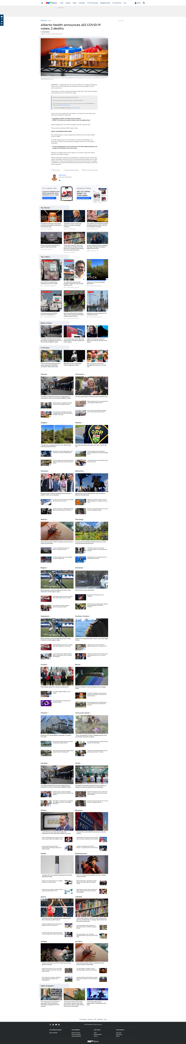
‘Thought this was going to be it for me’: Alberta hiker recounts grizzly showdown (56, 445)
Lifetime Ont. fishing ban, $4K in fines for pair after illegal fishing (91, 639)
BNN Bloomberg (98, 1034)
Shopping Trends (105, 3)
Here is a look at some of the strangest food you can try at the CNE (96, 365)
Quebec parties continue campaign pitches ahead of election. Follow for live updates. (56, 494)
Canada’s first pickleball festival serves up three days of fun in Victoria (97, 751)
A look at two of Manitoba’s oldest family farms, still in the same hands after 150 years (90, 542)
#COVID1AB (62, 105)
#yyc (69, 105)
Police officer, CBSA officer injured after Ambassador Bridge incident (63, 742)
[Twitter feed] (50, 1024)
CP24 (95, 1032)
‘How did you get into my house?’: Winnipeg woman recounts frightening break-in (97, 549)
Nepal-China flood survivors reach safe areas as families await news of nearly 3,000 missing (97, 793)
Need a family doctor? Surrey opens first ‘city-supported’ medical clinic (97, 402)
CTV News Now (116, 3)
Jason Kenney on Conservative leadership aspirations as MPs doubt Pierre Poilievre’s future (56, 832)
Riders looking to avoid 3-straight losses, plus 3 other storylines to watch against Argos (56, 590)
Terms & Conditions (76, 1034)
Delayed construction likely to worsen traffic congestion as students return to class (97, 501)
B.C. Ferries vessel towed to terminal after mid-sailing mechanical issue (96, 411)
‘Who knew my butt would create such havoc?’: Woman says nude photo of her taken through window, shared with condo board (74, 1004)
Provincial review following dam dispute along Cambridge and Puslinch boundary (97, 605)
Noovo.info (118, 1032)
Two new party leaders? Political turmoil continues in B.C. (91, 396)
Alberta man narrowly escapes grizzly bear (96, 282)
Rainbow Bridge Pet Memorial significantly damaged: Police (90, 687)
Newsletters (100, 1019)
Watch (74, 3)
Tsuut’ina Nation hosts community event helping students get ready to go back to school (63, 462)
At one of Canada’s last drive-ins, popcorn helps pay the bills (50, 246)
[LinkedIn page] (59, 1024)
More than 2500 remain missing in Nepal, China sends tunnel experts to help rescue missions (74, 315)
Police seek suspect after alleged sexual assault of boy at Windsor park (63, 751)
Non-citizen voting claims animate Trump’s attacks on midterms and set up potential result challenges (90, 786)
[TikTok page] (53, 1024)
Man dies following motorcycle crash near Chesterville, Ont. (91, 445)
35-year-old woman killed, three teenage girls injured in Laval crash (63, 500)
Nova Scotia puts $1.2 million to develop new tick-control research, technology (57, 542)
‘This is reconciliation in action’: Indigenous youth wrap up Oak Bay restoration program (91, 736)
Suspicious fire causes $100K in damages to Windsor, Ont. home (56, 736)
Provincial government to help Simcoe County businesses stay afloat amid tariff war (97, 704)
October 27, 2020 (75, 107)
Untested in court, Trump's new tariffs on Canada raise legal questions (73, 225)
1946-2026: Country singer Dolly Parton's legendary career (72, 364)
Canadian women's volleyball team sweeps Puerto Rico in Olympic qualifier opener (56, 919)
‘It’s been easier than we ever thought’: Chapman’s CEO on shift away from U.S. (73, 283)
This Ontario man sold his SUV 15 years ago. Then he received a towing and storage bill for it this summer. (50, 1004)
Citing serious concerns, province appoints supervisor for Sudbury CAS (97, 645)
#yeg (66, 105)
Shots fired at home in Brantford (84, 590)
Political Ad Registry (76, 1036)
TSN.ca (95, 1036)
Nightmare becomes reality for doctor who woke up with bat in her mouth (97, 340)
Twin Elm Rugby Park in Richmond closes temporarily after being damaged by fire (97, 453)
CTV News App (83, 1019)
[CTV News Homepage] (51, 3)
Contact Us (90, 1019)
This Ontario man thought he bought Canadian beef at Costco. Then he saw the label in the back (97, 225)
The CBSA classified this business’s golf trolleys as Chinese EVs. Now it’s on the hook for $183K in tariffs (51, 340)
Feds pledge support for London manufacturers (55, 687)
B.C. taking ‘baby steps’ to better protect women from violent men (97, 742)
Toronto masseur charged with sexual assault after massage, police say (62, 403)
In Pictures (82, 3)
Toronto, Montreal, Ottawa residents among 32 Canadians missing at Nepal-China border (97, 247)
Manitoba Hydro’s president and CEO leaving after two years (96, 558)
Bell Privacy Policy (76, 1032)
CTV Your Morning (92, 3)
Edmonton (44, 20)
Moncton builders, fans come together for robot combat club (62, 558)
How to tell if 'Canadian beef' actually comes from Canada (49, 282)
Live (125, 3)
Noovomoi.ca (119, 1034)
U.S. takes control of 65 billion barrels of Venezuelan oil (49, 314)
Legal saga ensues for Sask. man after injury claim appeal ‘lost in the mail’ (63, 645)
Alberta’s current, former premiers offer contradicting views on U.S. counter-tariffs (97, 655)
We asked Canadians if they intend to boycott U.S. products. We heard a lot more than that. (51, 225)
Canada (68, 3)
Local (61, 3)
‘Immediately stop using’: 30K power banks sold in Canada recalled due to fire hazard (74, 340)
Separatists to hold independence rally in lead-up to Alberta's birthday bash (90, 494)
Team (105, 1019)
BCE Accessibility (53, 1032)
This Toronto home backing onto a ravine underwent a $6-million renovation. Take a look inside (50, 365)
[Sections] (42, 2)
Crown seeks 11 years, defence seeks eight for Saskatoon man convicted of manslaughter (62, 655)
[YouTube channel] (56, 1024)
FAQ (95, 1019)
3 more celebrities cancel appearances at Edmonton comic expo (96, 1003)
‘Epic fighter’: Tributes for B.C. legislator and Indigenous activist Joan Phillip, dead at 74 (63, 802)
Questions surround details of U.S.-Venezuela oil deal (97, 314)
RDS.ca (118, 1036)
